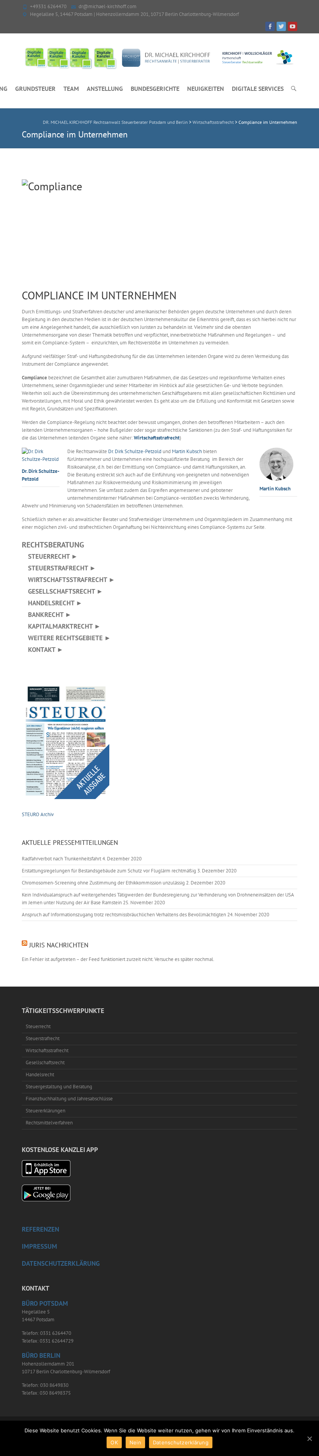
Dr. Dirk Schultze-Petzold (41, 474)
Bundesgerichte (155, 88)
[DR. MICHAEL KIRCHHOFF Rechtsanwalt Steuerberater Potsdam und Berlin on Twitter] (281, 26)
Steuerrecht (38, 1026)
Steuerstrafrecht (43, 1038)
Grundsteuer (35, 88)
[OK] (309, 1438)
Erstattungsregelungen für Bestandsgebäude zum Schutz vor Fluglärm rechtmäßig (109, 870)
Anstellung (105, 88)
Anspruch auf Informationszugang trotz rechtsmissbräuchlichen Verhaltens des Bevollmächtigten (124, 914)
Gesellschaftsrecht (45, 1062)
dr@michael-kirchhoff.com (108, 6)
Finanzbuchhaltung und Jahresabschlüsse (69, 1098)
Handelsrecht (40, 1074)
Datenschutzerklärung (181, 1442)
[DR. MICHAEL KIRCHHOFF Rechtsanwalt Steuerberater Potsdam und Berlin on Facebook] (270, 26)
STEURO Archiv (38, 814)
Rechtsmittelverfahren (49, 1122)
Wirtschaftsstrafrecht (157, 437)
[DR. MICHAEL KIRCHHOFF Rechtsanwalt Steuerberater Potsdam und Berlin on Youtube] (292, 26)
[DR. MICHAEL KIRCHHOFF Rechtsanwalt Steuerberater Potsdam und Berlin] (159, 57)
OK (114, 1442)
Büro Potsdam (45, 1303)
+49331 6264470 (48, 6)
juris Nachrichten (58, 945)
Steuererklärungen (45, 1110)
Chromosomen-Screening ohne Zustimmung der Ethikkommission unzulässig (103, 882)
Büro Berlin (41, 1355)
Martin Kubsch (275, 488)
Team (71, 88)
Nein (135, 1442)
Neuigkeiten (205, 88)
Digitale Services (258, 88)
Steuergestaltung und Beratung (59, 1086)
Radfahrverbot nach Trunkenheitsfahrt (61, 858)
